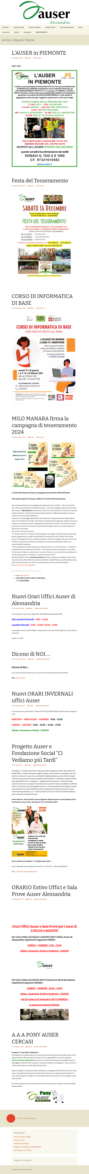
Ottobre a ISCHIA (19, 1140)
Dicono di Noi (20, 678)
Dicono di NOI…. (31, 654)
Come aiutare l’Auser (67, 27)
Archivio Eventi (50, 27)
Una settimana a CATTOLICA (22, 1150)
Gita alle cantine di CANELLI (22, 1137)
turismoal (38, 58)
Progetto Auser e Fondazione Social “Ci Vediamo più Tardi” (37, 753)
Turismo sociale (18, 27)
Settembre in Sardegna (21, 1143)
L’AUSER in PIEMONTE (39, 53)
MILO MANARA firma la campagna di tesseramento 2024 (44, 425)
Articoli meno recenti (22, 1118)
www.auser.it (24, 575)
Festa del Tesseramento (40, 181)
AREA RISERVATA (41, 32)
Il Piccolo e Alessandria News (26, 871)
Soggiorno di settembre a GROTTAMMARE (27, 1147)
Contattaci (5, 32)
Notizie (16, 32)
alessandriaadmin (42, 608)
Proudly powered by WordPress (22, 1170)
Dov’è (80, 27)
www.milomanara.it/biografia (23, 565)
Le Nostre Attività (34, 27)
